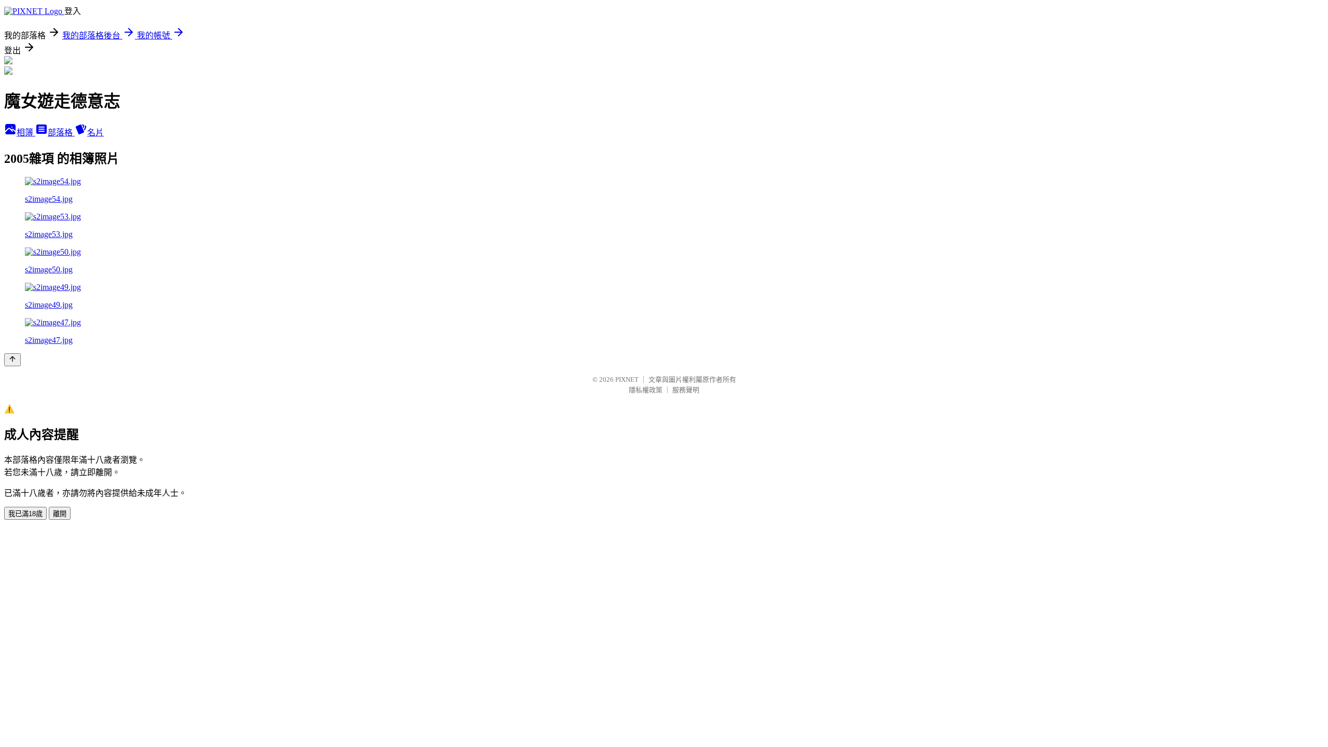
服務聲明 (685, 390)
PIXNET (627, 379)
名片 (95, 132)
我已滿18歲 (25, 514)
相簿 (26, 132)
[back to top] (12, 359)
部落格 (61, 132)
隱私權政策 (645, 390)
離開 (59, 514)
